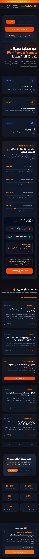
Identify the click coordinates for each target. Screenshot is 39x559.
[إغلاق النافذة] (4, 531)
